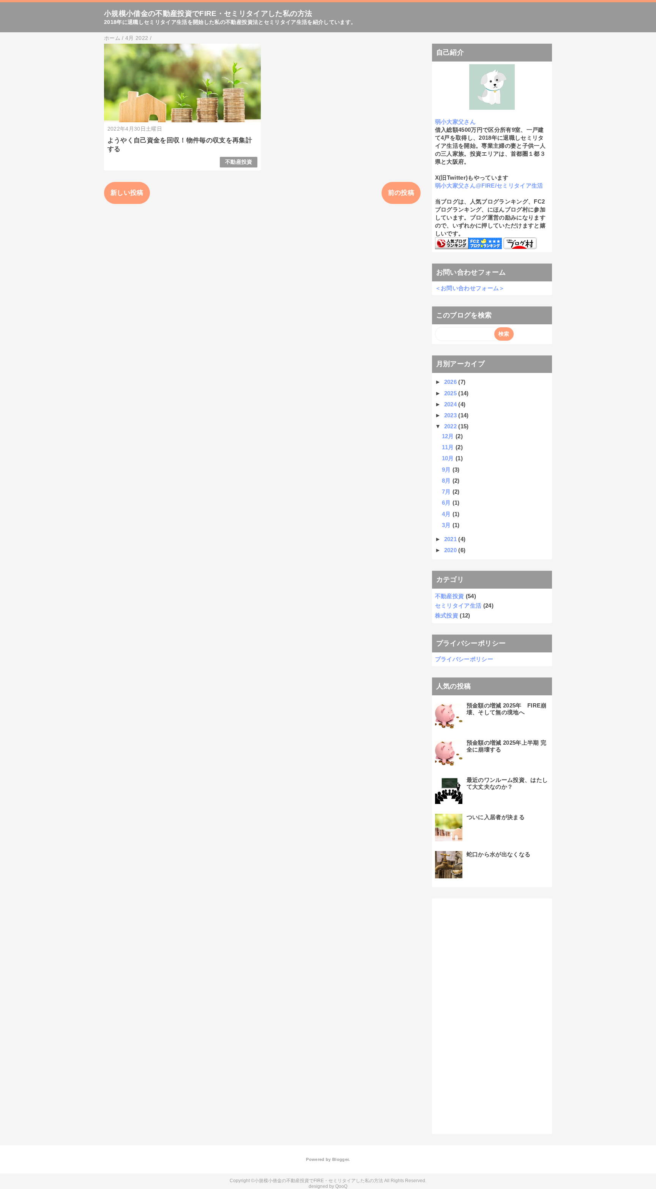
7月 (447, 491)
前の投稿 (401, 192)
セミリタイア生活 (458, 605)
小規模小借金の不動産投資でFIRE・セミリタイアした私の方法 (208, 13)
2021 (451, 539)
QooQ (341, 1186)
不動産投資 (238, 162)
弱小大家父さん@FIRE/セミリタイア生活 (489, 185)
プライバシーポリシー (464, 659)
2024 (451, 404)
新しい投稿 (127, 192)
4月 (447, 514)
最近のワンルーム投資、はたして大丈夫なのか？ (507, 783)
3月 (447, 525)
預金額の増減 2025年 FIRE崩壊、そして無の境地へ (507, 708)
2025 (451, 393)
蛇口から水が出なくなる (499, 854)
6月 (447, 502)
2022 (451, 426)
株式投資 (446, 615)
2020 (451, 550)
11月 (449, 447)
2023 (451, 415)
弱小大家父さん (455, 121)
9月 (447, 469)
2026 (451, 382)
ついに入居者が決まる (496, 817)
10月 (449, 458)
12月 (449, 436)
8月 (447, 480)
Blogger (340, 1159)
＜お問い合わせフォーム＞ (470, 288)
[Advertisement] (492, 1015)
